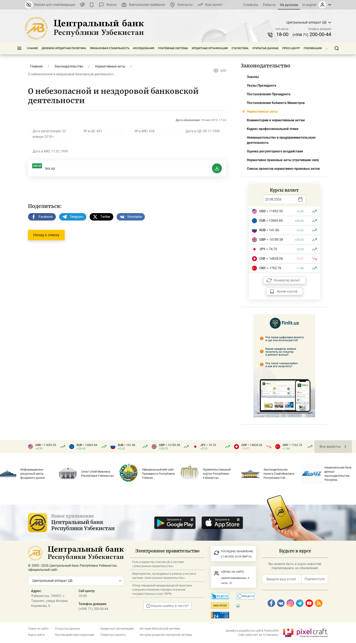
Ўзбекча (269, 5)
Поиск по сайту (38, 628)
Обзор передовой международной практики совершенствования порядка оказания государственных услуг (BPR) (162, 589)
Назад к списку (46, 235)
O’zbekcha (250, 5)
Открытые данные (265, 48)
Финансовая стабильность (109, 48)
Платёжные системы (173, 48)
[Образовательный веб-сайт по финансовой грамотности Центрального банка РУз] (284, 365)
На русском (289, 5)
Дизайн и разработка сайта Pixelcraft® (252, 630)
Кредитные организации (210, 48)
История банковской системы (160, 628)
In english (309, 5)
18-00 (282, 34)
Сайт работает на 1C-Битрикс (258, 634)
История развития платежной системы (166, 634)
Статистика (240, 48)
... (327, 48)
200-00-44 (312, 34)
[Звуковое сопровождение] (82, 4)
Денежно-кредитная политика (64, 48)
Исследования (143, 48)
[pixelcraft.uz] (305, 632)
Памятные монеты (113, 634)
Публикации (313, 48)
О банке (32, 48)
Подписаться (314, 579)
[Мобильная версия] (91, 4)
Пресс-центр (291, 48)
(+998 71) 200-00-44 (93, 609)
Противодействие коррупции (74, 634)
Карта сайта (36, 634)
